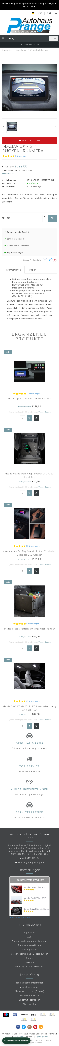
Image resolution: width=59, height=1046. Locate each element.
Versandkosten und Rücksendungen (29, 954)
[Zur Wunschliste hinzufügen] (3, 218)
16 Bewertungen (33, 701)
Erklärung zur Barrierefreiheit (29, 967)
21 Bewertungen (33, 546)
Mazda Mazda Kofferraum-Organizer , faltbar (29, 629)
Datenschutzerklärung (29, 945)
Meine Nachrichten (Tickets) (29, 991)
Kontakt (29, 958)
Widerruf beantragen (29, 1000)
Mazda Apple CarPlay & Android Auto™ (29, 399)
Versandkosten (8, 173)
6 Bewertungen (32, 624)
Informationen (13, 270)
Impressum (29, 932)
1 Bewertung (20, 156)
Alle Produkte (29, 1004)
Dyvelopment (42, 1036)
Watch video (30, 140)
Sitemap (29, 962)
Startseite (7, 50)
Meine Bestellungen (29, 987)
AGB (29, 937)
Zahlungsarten (29, 949)
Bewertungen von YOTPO (21, 917)
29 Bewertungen (33, 393)
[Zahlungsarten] (5, 1015)
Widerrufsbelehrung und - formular (29, 941)
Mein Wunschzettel (29, 995)
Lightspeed (19, 1036)
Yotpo (39, 1042)
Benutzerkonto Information (30, 983)
